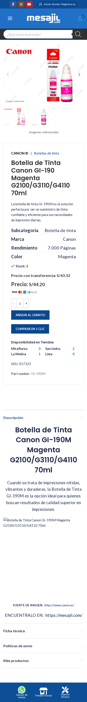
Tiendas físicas (43, 695)
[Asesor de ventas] (22, 690)
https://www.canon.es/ (59, 605)
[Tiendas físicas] (43, 691)
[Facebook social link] (13, 4)
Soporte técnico (65, 695)
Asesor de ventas (21, 696)
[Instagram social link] (21, 4)
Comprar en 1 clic (30, 329)
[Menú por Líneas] (10, 18)
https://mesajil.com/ (64, 615)
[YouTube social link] (29, 4)
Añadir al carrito (30, 315)
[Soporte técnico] (65, 690)
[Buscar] (78, 34)
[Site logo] (43, 18)
